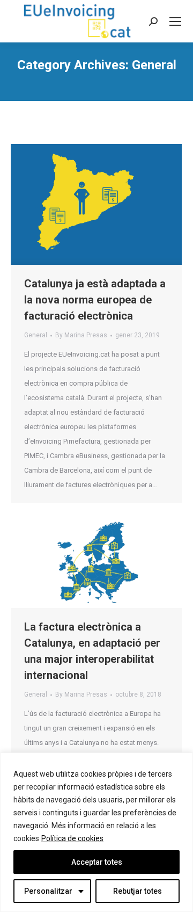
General (35, 335)
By (81, 335)
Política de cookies (72, 838)
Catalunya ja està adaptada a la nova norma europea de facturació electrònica (95, 299)
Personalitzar (48, 891)
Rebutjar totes (137, 891)
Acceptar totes (96, 862)
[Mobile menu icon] (175, 21)
